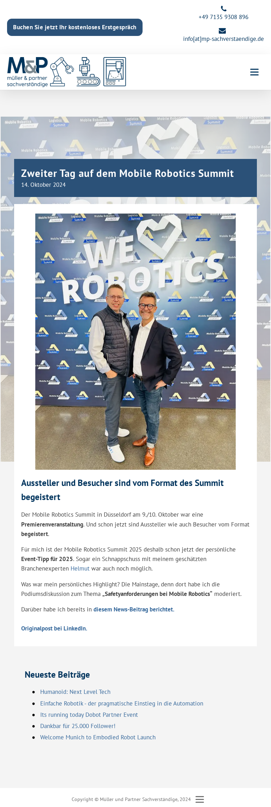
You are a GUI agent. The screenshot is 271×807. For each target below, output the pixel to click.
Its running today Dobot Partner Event (89, 715)
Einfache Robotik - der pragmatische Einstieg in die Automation (121, 703)
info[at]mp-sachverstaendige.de (223, 39)
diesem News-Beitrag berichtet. (134, 609)
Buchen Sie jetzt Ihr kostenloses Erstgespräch (75, 27)
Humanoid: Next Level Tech (75, 692)
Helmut (80, 568)
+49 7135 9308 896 (223, 17)
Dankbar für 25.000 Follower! (77, 726)
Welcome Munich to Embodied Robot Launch (98, 737)
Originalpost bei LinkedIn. (54, 628)
